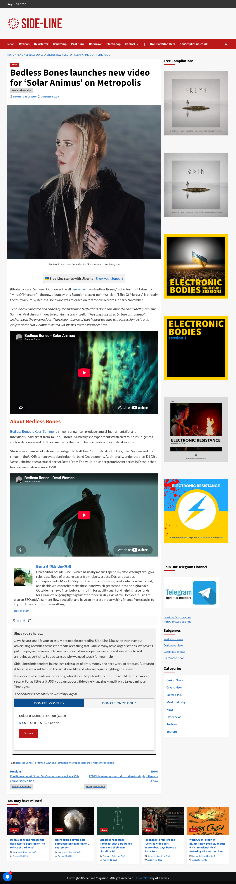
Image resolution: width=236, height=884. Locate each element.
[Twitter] (13, 620)
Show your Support (109, 278)
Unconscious (106, 762)
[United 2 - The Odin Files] (196, 185)
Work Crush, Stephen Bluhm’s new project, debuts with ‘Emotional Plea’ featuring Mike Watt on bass (207, 845)
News (10, 44)
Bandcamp (60, 44)
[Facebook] (24, 620)
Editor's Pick (174, 694)
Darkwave (95, 44)
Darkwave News (174, 645)
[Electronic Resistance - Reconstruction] (196, 429)
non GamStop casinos (177, 617)
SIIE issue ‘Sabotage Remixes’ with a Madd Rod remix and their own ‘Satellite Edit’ (116, 845)
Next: (123, 776)
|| (144, 44)
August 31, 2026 (20, 856)
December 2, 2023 (50, 96)
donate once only (119, 703)
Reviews (24, 44)
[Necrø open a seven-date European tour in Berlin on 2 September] (73, 821)
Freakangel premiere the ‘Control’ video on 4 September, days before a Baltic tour (160, 845)
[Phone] (29, 620)
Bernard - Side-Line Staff (25, 96)
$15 (43, 723)
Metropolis (61, 762)
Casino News (174, 680)
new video (79, 289)
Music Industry (175, 702)
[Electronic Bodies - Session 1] (196, 348)
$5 (24, 723)
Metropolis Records (80, 762)
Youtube (171, 731)
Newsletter (41, 44)
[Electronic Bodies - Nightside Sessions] (196, 266)
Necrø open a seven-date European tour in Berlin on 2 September (72, 844)
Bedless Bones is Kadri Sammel (32, 431)
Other (54, 723)
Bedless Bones (24, 762)
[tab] (49, 703)
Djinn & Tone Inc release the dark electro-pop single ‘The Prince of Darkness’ (27, 844)
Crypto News (174, 687)
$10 (33, 723)
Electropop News (174, 658)
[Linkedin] (19, 620)
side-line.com (21, 610)
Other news (173, 717)
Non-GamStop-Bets (162, 44)
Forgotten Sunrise (44, 762)
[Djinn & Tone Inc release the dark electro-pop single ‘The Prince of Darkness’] (28, 821)
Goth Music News (174, 651)
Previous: (44, 776)
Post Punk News (173, 639)
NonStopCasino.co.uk (194, 44)
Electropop (113, 44)
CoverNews (143, 878)
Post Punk (77, 44)
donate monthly (49, 703)
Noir (95, 762)
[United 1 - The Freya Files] (196, 103)
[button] (226, 44)
